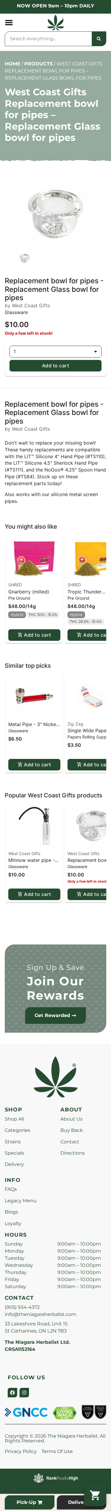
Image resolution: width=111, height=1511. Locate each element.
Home (12, 64)
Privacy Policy (21, 1451)
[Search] (99, 39)
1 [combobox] (15, 351)
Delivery (14, 1164)
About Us (71, 1119)
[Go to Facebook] (12, 1392)
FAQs (11, 1189)
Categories (17, 1130)
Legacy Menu (21, 1200)
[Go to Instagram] (24, 1392)
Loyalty (13, 1223)
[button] (9, 22)
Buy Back (71, 1130)
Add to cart (55, 366)
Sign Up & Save (56, 967)
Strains (13, 1142)
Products (38, 64)
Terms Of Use (57, 1451)
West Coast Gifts (24, 853)
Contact (69, 1142)
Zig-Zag (75, 723)
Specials (14, 1153)
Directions (72, 1153)
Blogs (11, 1212)
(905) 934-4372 (22, 1307)
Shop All (14, 1119)
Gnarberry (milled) (28, 592)
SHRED (15, 584)
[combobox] (48, 39)
